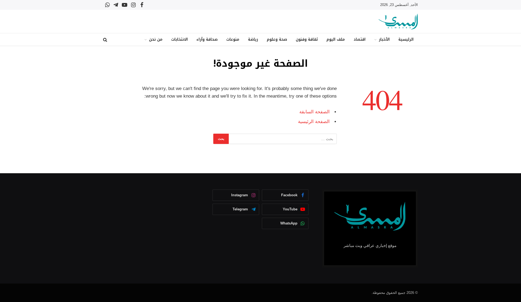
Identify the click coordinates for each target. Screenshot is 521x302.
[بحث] (105, 40)
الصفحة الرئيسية (314, 121)
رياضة (253, 39)
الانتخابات (179, 39)
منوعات (232, 39)
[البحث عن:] (282, 139)
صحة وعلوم (277, 39)
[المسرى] (398, 21)
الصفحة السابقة (314, 111)
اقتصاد (360, 39)
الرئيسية (406, 39)
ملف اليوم (335, 39)
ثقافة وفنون (307, 39)
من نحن (156, 39)
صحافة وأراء (207, 39)
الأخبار (384, 39)
